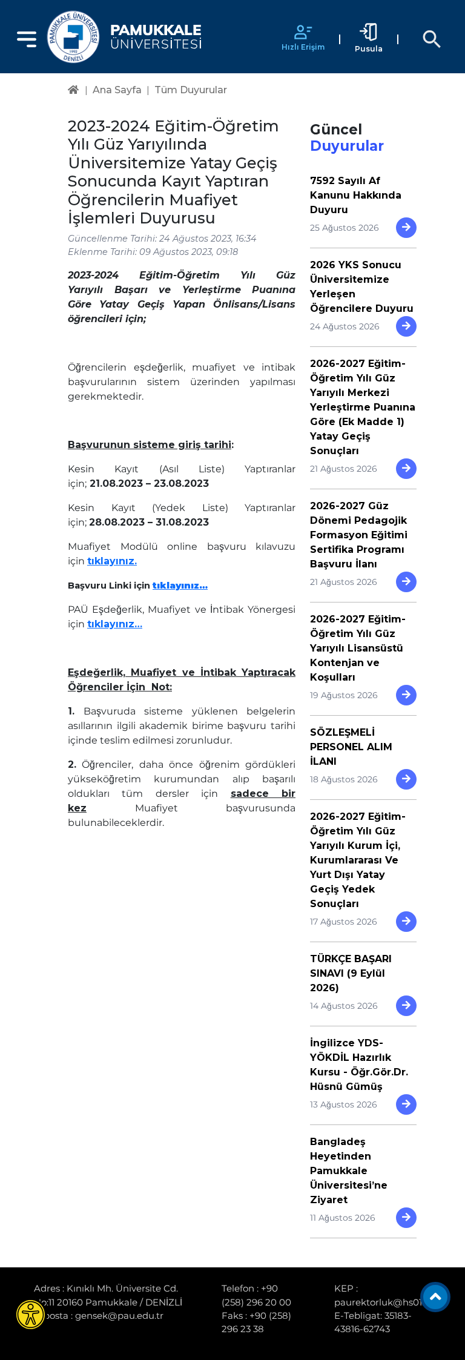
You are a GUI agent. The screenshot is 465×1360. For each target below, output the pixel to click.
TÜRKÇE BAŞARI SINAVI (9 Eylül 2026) (351, 973)
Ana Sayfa (117, 90)
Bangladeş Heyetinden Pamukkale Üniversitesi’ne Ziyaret (349, 1171)
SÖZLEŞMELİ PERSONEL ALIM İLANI (351, 747)
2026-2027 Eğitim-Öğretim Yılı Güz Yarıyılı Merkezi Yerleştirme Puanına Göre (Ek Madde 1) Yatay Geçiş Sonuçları (362, 407)
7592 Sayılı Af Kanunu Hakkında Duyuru (355, 195)
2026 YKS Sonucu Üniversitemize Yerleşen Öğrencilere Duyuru (362, 286)
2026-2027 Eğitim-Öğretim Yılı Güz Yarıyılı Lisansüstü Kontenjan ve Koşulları (358, 648)
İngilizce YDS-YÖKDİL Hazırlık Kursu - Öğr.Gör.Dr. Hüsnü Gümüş (359, 1064)
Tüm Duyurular (190, 90)
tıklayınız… (180, 585)
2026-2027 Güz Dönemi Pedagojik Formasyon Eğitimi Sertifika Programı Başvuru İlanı (358, 535)
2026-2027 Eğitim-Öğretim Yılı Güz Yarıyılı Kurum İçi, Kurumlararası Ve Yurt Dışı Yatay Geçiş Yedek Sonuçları (358, 860)
